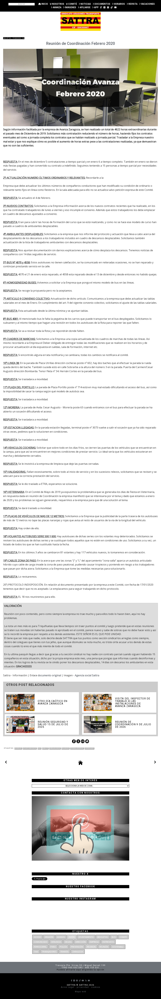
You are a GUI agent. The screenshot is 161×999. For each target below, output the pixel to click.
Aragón (49, 937)
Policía (63, 946)
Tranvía (64, 951)
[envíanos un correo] (115, 7)
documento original (49, 675)
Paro (53, 946)
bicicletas (102, 937)
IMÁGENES (70, 7)
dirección (80, 941)
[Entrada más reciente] (5, 762)
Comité (45, 748)
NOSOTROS (58, 4)
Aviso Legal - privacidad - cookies (80, 987)
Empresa (94, 941)
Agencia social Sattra (87, 675)
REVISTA (132, 4)
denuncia (56, 941)
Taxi (36, 951)
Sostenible (118, 946)
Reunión (65, 748)
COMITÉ (72, 4)
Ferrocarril (40, 946)
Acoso (37, 937)
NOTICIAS (85, 4)
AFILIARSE (84, 7)
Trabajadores (76, 748)
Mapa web (80, 991)
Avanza (18, 748)
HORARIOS (119, 4)
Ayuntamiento (29, 748)
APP (96, 7)
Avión (72, 937)
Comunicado (54, 748)
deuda (68, 941)
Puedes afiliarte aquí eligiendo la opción (80, 970)
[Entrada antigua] (155, 762)
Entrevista (108, 941)
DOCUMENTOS (102, 4)
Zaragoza (89, 748)
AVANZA (56, 7)
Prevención (77, 946)
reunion (91, 946)
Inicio (44, 4)
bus (39, 748)
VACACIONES (148, 4)
